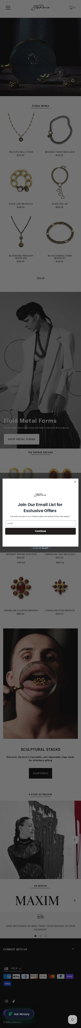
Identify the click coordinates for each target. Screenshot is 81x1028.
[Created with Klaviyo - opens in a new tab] (40, 548)
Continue (40, 531)
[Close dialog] (75, 481)
